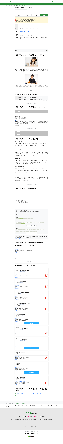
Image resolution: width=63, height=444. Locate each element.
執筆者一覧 (40, 419)
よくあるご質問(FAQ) (48, 421)
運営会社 (36, 421)
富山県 (9, 5)
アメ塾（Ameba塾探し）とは (19, 419)
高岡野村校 (17, 331)
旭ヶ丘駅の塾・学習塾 (37, 393)
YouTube (43, 416)
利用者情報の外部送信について (29, 421)
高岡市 (12, 5)
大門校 (16, 256)
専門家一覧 (45, 419)
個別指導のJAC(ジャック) (24, 31)
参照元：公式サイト (45, 120)
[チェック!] (46, 276)
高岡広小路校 (17, 285)
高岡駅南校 (17, 249)
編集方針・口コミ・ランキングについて (31, 419)
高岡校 (16, 296)
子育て (37, 416)
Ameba (28, 433)
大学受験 (31, 416)
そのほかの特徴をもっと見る (31, 225)
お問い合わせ (41, 421)
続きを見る (31, 90)
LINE (25, 416)
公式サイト (31, 323)
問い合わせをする (18, 238)
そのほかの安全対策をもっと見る (31, 233)
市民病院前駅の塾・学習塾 (20, 395)
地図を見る (17, 252)
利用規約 (13, 421)
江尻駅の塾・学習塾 (19, 393)
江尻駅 (14, 5)
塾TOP (7, 5)
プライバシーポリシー (19, 421)
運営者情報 (50, 419)
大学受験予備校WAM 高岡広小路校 (20, 381)
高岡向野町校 (17, 274)
